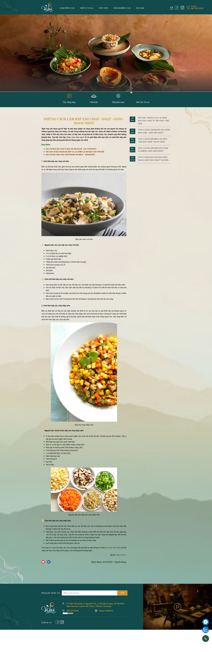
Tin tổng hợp (69, 102)
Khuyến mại (118, 102)
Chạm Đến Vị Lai (67, 8)
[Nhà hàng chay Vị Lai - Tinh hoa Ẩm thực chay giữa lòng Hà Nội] (47, 7)
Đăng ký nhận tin (50, 592)
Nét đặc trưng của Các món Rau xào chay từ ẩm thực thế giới (153, 121)
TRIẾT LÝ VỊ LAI (86, 8)
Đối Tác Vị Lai (142, 102)
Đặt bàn (140, 8)
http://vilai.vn (121, 555)
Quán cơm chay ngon (75, 137)
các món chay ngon (113, 548)
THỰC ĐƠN (103, 8)
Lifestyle (94, 102)
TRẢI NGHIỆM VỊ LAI (122, 8)
